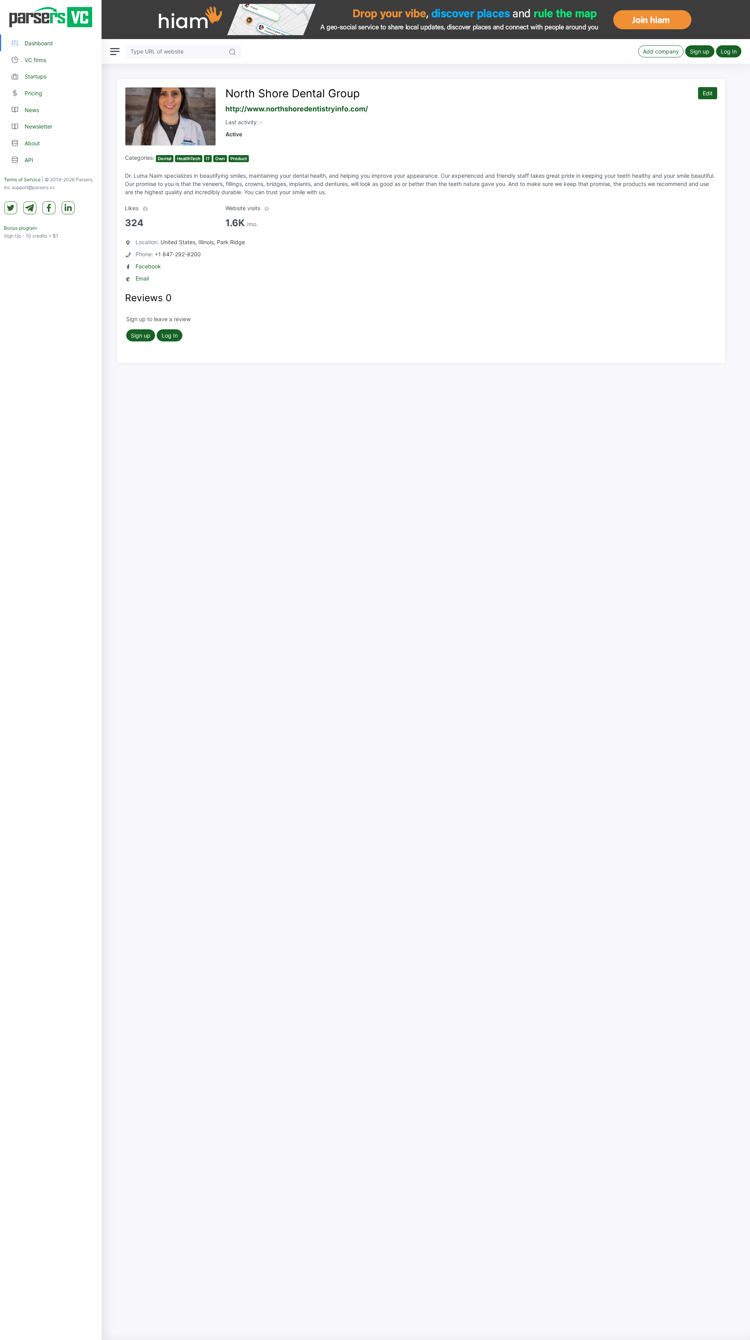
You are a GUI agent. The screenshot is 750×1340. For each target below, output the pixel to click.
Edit (707, 93)
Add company (661, 51)
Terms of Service (22, 179)
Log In (729, 51)
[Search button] (232, 51)
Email (142, 278)
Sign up (699, 51)
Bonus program (20, 228)
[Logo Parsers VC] (51, 17)
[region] (51, 670)
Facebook (148, 266)
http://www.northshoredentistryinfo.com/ (296, 109)
